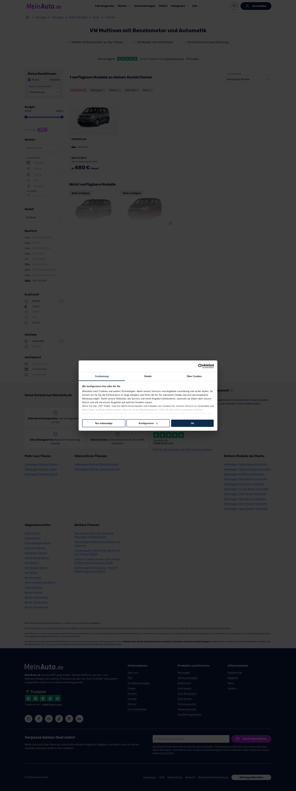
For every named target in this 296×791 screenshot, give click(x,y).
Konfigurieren (146, 423)
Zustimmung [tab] (102, 376)
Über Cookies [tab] (194, 376)
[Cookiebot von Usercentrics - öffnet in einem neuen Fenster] (200, 366)
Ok (192, 423)
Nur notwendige (103, 423)
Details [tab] (148, 376)
